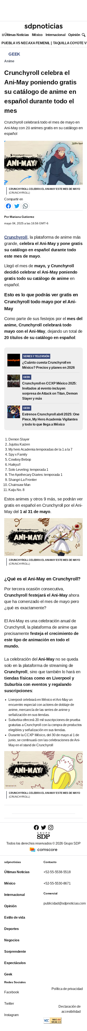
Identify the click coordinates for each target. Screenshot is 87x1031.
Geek (8, 974)
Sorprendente (15, 951)
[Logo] (43, 26)
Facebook (11, 992)
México (37, 35)
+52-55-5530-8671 (57, 883)
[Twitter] (17, 206)
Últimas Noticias (16, 35)
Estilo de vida (14, 917)
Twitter (9, 1003)
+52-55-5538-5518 (57, 872)
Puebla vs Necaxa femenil (25, 43)
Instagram (11, 1015)
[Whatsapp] (25, 206)
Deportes (11, 929)
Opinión (74, 35)
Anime (9, 61)
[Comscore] (43, 849)
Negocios (11, 940)
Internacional (55, 35)
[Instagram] (50, 827)
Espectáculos (15, 963)
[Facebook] (8, 206)
